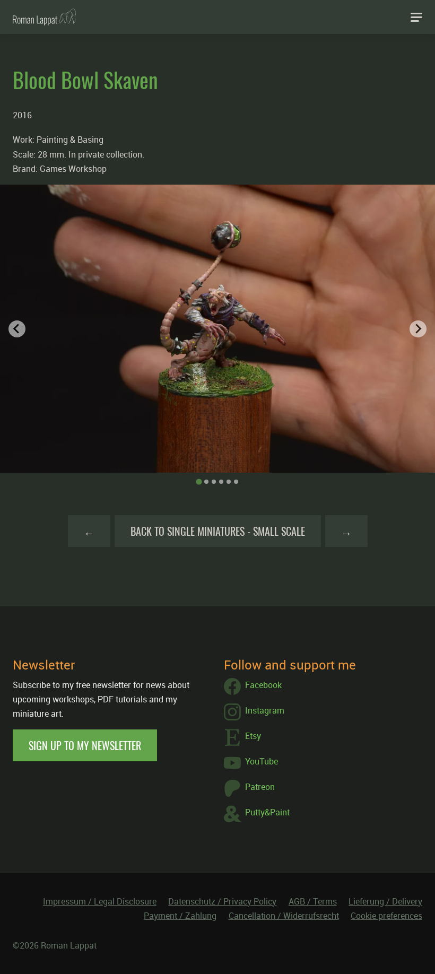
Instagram (264, 710)
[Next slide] (418, 328)
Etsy (253, 736)
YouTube (261, 761)
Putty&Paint (267, 812)
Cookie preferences (386, 915)
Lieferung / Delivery (385, 901)
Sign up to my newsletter (85, 745)
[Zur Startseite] (44, 17)
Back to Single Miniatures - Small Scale (217, 531)
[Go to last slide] (16, 328)
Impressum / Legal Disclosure (99, 901)
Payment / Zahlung (180, 915)
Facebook (263, 685)
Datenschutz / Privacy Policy (222, 901)
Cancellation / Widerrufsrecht (284, 915)
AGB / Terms (313, 901)
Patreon (260, 787)
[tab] (199, 482)
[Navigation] (416, 17)
